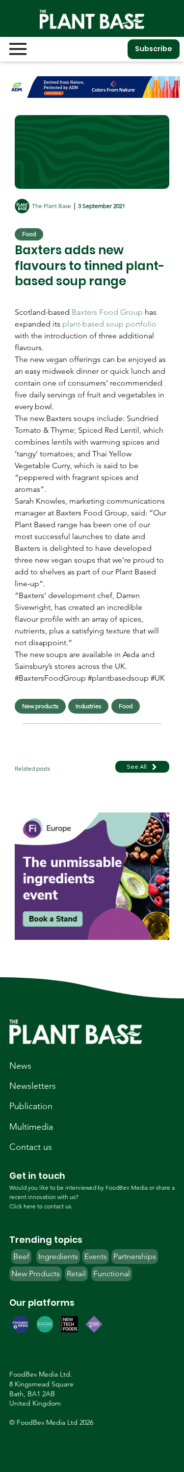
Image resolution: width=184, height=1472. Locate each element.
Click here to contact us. (41, 1206)
